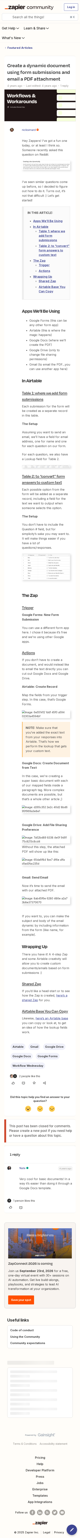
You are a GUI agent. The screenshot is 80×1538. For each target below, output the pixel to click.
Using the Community (25, 1336)
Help (40, 1464)
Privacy (59, 1532)
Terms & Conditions (25, 1443)
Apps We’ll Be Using (48, 221)
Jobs (40, 1483)
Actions (44, 271)
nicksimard (29, 130)
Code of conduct (22, 1330)
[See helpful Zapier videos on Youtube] (62, 1512)
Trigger (44, 265)
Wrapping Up (42, 276)
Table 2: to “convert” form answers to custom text (54, 250)
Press (40, 1476)
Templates (40, 1495)
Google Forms (48, 1056)
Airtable (18, 1046)
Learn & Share (34, 28)
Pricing (40, 1457)
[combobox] (40, 17)
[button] (71, 7)
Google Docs (21, 1056)
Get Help (8, 28)
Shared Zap (47, 281)
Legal (46, 1532)
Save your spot (21, 1299)
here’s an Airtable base (52, 1018)
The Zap (39, 260)
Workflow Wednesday (27, 1065)
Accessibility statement (53, 1443)
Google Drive (54, 1046)
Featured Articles (20, 48)
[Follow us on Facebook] (32, 1512)
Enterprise (40, 1489)
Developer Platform (40, 1470)
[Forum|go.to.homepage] (30, 7)
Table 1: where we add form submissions (52, 235)
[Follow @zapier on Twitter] (54, 1512)
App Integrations (40, 1502)
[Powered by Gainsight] (40, 1436)
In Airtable (40, 227)
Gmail (34, 1046)
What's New (11, 38)
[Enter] (6, 17)
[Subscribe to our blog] (47, 1512)
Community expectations (27, 1343)
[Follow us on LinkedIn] (40, 1512)
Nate (22, 1168)
